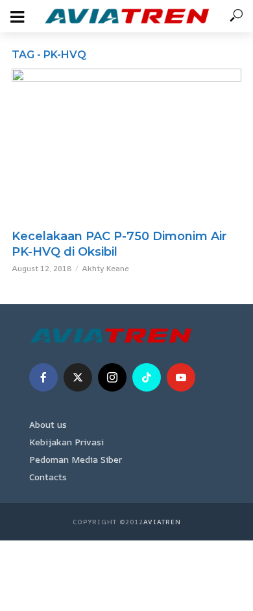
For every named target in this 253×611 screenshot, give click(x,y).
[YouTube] (181, 377)
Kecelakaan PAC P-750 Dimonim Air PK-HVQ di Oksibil (119, 244)
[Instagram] (112, 377)
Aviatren (162, 521)
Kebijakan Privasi (66, 442)
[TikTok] (146, 377)
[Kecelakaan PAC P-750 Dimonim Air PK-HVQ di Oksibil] (126, 145)
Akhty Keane (105, 268)
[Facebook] (43, 377)
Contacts (48, 477)
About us (48, 424)
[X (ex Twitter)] (78, 377)
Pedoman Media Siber (75, 459)
